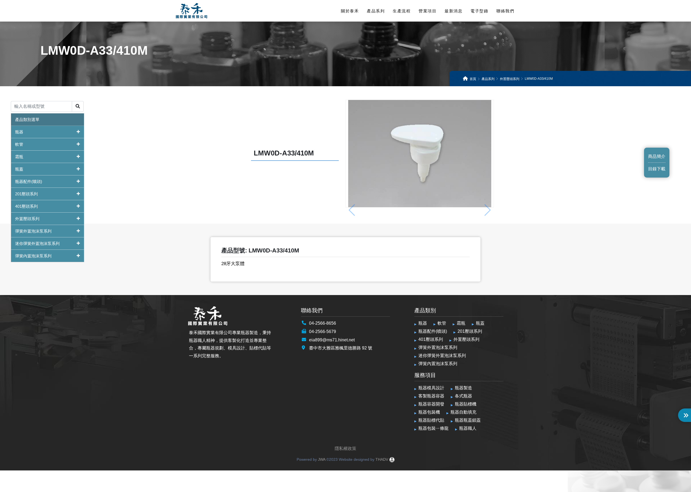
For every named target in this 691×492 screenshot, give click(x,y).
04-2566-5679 (322, 331)
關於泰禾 (350, 11)
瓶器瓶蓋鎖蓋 (468, 420)
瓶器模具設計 (431, 388)
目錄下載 (656, 169)
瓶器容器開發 (431, 404)
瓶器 (19, 132)
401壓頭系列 (26, 206)
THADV (381, 459)
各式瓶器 (463, 396)
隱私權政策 (345, 448)
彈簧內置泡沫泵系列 (33, 256)
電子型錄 (479, 11)
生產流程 (402, 11)
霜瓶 (19, 156)
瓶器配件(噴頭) (28, 181)
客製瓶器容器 (431, 396)
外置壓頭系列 (27, 218)
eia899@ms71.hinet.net (332, 340)
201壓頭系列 (26, 194)
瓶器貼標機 (465, 404)
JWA (321, 459)
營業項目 (427, 11)
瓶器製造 (463, 388)
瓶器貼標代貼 (431, 420)
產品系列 (376, 11)
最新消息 (453, 11)
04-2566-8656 (322, 323)
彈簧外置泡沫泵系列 (33, 231)
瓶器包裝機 (429, 412)
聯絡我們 (505, 11)
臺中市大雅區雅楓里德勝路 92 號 (340, 348)
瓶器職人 (467, 428)
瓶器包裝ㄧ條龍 (433, 428)
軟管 (19, 144)
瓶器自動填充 (463, 412)
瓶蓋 (19, 169)
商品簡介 (656, 156)
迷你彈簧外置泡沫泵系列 (37, 243)
